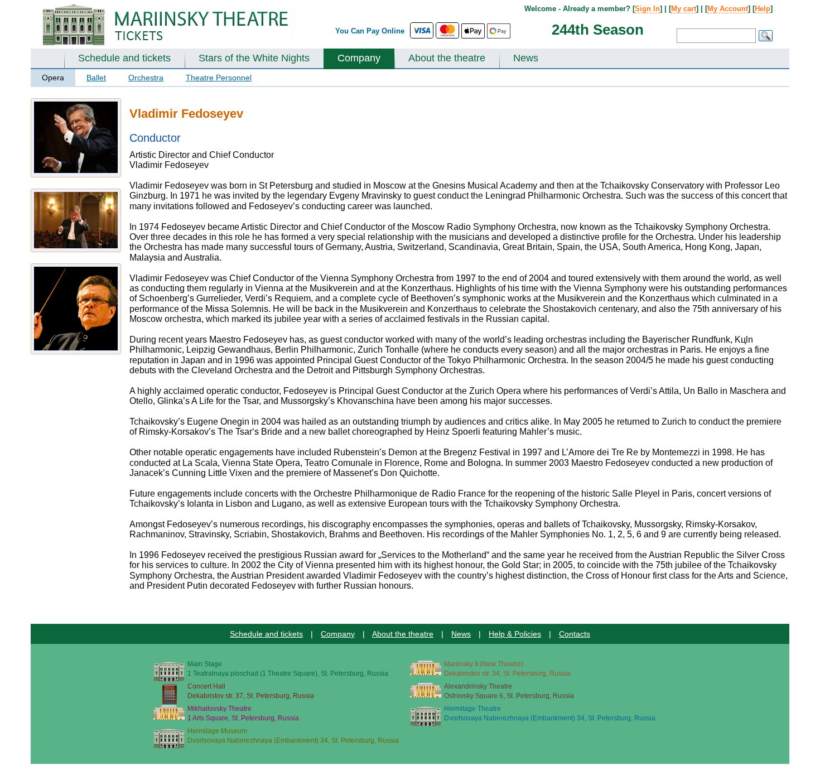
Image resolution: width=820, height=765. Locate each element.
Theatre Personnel (219, 77)
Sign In (647, 8)
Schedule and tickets (124, 58)
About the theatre (446, 58)
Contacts (574, 633)
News (525, 58)
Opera (53, 77)
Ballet (96, 77)
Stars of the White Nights (254, 58)
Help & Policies (515, 633)
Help (762, 8)
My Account (727, 8)
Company (358, 58)
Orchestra (145, 77)
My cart (683, 8)
